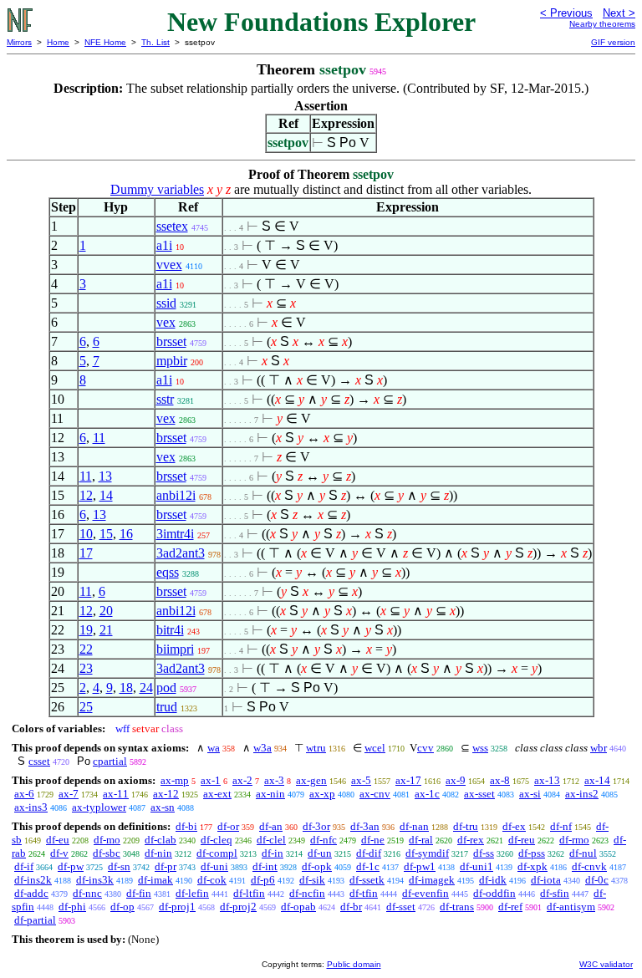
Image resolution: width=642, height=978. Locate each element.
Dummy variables (157, 189)
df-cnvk (589, 866)
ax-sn (162, 807)
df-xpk (532, 866)
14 (106, 495)
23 (86, 668)
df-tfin (363, 893)
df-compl (216, 853)
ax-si (530, 793)
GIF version (613, 42)
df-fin (138, 893)
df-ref (510, 906)
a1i (164, 245)
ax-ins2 (582, 793)
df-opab (298, 906)
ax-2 (242, 780)
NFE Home (105, 42)
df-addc (31, 893)
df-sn (119, 866)
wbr (598, 747)
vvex (169, 264)
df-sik (312, 880)
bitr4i (170, 630)
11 (99, 437)
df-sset (400, 906)
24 (146, 687)
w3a (262, 747)
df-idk (493, 880)
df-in (272, 853)
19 (86, 630)
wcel (374, 747)
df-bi (186, 826)
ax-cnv (374, 793)
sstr (165, 399)
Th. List (155, 42)
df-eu (57, 839)
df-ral (421, 839)
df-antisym (571, 906)
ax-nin (270, 793)
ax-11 (116, 793)
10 (86, 534)
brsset (171, 341)
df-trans (457, 906)
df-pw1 (420, 866)
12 (86, 495)
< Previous (566, 13)
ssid (166, 303)
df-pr (165, 866)
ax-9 (456, 780)
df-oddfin (494, 893)
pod (166, 687)
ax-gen (311, 780)
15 (106, 534)
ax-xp (322, 793)
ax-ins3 (31, 807)
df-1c (368, 866)
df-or (228, 826)
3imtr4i (175, 534)
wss (480, 747)
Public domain (354, 964)
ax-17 (408, 780)
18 (126, 687)
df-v (59, 853)
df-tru (465, 826)
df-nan (414, 826)
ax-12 (166, 793)
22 (86, 649)
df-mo (107, 839)
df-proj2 (238, 906)
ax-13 (547, 780)
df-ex (514, 826)
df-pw (71, 866)
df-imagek (432, 880)
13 (105, 476)
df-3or (316, 826)
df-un (320, 853)
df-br (351, 906)
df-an (271, 826)
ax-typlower (99, 807)
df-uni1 (476, 866)
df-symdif (427, 853)
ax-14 (597, 780)
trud (166, 707)
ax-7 (69, 793)
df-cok (212, 880)
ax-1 (211, 780)
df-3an (365, 826)
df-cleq (216, 839)
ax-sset (479, 793)
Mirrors (19, 42)
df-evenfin (425, 893)
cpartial (110, 761)
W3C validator (606, 964)
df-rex (470, 839)
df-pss (531, 853)
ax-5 (361, 780)
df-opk (317, 866)
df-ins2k (33, 880)
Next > (619, 13)
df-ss (483, 853)
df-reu (521, 839)
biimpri (175, 649)
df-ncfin (307, 893)
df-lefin (192, 893)
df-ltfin (249, 893)
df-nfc (323, 839)
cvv (425, 747)
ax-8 (500, 780)
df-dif (368, 853)
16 (126, 534)
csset (39, 761)
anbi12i (176, 495)
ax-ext (217, 793)
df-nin (158, 853)
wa (213, 747)
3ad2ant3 (180, 553)
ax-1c (427, 793)
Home (58, 42)
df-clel (271, 839)
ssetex (172, 226)
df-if (23, 866)
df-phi (72, 906)
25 (86, 707)
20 (106, 611)
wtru (316, 747)
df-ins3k (95, 880)
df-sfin (554, 893)
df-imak (155, 880)
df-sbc (106, 853)
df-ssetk (367, 880)
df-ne (373, 839)
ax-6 (24, 793)
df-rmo (574, 839)
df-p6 (263, 880)
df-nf (561, 826)
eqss (167, 572)
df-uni (214, 866)
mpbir (171, 361)
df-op (122, 906)
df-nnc (87, 893)
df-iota (546, 880)
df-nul (583, 853)
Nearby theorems (602, 23)
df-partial (35, 920)
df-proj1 (177, 906)
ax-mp (174, 780)
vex (166, 322)
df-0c (597, 880)
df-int (265, 866)
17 (86, 553)
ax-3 (274, 780)
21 (106, 630)
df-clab (160, 839)
